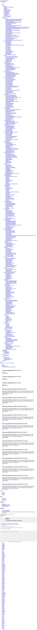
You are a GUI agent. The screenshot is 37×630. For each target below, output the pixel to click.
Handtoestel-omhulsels (9, 303)
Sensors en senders (6, 284)
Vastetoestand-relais (8, 317)
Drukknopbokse (8, 311)
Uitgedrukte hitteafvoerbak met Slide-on (11, 340)
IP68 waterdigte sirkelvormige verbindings (12, 73)
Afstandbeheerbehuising (9, 312)
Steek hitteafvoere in (9, 338)
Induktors (5, 257)
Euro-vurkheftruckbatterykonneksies (11, 144)
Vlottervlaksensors (8, 293)
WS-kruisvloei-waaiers (9, 327)
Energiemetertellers (8, 202)
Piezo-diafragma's (8, 161)
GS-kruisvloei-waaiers (9, 326)
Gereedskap (5, 342)
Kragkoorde (7, 190)
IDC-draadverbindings (9, 115)
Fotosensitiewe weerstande (9, 255)
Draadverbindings (8, 65)
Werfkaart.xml (4, 500)
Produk (3, 17)
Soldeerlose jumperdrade (9, 347)
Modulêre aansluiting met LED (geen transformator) (13, 109)
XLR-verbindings (8, 89)
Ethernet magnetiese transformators (11, 113)
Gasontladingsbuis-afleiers (9, 238)
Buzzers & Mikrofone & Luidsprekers (9, 152)
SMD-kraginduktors (9, 259)
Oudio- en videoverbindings (6, 505)
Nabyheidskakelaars (9, 295)
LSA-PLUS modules (9, 118)
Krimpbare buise (8, 344)
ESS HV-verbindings (9, 134)
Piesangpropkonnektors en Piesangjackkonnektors (13, 90)
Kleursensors (7, 297)
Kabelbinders (8, 177)
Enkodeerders (6, 279)
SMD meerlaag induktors (9, 264)
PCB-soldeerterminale (9, 106)
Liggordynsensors (8, 298)
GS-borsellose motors (9, 331)
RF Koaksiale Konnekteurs (6, 504)
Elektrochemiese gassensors (10, 285)
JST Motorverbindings (9, 129)
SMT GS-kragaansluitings (9, 80)
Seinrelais (7, 315)
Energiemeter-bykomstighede (8, 201)
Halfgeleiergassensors (9, 287)
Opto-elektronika (6, 208)
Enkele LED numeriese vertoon (10, 212)
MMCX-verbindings (9, 44)
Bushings (7, 182)
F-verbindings (8, 46)
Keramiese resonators (9, 276)
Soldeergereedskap (8, 348)
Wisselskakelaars (8, 168)
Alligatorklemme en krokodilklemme (11, 349)
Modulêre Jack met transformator (10, 110)
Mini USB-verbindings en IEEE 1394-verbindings (13, 32)
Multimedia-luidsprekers (9, 159)
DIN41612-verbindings (9, 39)
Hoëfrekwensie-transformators (10, 266)
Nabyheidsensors (8, 294)
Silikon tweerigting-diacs (9, 227)
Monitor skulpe (8, 309)
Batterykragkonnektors (9, 142)
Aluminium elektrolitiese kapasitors (11, 269)
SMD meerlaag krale (9, 263)
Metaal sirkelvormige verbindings (10, 76)
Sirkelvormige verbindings (8, 71)
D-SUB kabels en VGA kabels (10, 194)
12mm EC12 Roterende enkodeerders (11, 282)
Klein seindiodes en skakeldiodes (10, 226)
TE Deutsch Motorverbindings (10, 126)
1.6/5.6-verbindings (8, 50)
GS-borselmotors (8, 330)
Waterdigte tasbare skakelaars (10, 166)
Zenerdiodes (7, 225)
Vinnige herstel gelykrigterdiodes (10, 222)
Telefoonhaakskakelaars (9, 172)
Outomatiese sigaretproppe (9, 343)
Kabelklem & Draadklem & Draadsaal (11, 176)
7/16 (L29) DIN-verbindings (10, 51)
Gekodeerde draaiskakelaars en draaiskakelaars (12, 173)
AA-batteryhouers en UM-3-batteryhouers (12, 148)
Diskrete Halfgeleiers (7, 219)
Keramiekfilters (8, 277)
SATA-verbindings (8, 34)
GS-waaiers (7, 323)
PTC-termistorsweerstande (9, 249)
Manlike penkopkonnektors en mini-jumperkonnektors (13, 20)
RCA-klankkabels (8, 197)
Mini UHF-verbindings (9, 52)
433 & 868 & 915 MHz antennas (10, 58)
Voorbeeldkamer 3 (6, 353)
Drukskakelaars (8, 169)
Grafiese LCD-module (9, 211)
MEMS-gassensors (8, 289)
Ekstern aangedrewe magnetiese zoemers (11, 157)
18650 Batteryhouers (9, 147)
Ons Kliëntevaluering (7, 11)
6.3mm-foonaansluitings (9, 85)
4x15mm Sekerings (8, 233)
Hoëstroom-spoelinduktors (9, 260)
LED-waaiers (8, 325)
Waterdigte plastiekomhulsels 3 (10, 313)
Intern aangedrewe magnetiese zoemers (11, 156)
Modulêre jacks (8, 108)
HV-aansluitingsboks (9, 135)
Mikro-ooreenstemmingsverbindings (11, 23)
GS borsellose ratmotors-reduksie (10, 332)
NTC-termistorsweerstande (9, 256)
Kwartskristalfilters (8, 275)
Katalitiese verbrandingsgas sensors (11, 288)
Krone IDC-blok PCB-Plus (10, 119)
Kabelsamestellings (6, 185)
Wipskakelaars (8, 164)
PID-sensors (7, 286)
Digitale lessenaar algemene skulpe (11, 305)
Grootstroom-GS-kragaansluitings (10, 79)
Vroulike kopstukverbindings (10, 21)
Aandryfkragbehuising (9, 310)
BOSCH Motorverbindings (10, 127)
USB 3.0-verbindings (9, 31)
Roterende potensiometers (9, 246)
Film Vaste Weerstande (9, 252)
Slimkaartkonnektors (9, 29)
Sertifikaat (5, 7)
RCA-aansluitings (8, 87)
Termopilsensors (8, 291)
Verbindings (5, 18)
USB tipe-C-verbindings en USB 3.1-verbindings (13, 30)
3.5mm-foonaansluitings (9, 84)
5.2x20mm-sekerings (9, 234)
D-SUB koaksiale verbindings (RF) (11, 54)
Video (3, 356)
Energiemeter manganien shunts (10, 203)
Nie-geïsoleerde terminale (9, 105)
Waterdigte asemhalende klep (10, 66)
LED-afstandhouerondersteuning (10, 218)
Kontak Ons (4, 360)
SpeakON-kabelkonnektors (10, 91)
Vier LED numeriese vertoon (10, 215)
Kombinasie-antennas (9, 59)
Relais (5, 314)
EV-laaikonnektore (8, 140)
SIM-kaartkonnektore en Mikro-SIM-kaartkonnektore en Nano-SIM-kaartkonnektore (18, 27)
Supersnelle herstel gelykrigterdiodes (11, 223)
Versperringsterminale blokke (10, 99)
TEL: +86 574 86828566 (5, 510)
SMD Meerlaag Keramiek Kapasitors (11, 271)
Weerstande (5, 247)
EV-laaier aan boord (9, 138)
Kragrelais (7, 316)
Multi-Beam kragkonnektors (10, 151)
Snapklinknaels (8, 181)
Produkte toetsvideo (7, 359)
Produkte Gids (4, 498)
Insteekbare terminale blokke (10, 98)
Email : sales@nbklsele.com (4, 0)
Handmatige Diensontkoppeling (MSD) (11, 136)
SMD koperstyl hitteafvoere (10, 341)
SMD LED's (7, 209)
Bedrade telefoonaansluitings (10, 117)
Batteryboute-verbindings (9, 145)
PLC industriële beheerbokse (10, 306)
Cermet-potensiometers (9, 242)
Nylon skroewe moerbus (9, 180)
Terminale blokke (6, 94)
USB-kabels (7, 189)
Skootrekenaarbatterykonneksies (10, 150)
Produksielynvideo (6, 357)
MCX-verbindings (8, 43)
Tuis (2, 4)
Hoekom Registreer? (7, 14)
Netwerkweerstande (8, 250)
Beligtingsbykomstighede (7, 62)
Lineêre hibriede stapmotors (10, 335)
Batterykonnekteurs (7, 141)
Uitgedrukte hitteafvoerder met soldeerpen (12, 339)
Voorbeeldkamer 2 (6, 352)
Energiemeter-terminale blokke (10, 204)
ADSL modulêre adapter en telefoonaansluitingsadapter (14, 116)
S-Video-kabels (8, 200)
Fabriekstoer (5, 8)
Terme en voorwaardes (7, 16)
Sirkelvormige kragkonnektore (10, 72)
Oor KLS (5, 6)
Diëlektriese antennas (9, 60)
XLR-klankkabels (8, 196)
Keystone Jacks (8, 114)
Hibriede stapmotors (9, 334)
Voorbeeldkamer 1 (6, 351)
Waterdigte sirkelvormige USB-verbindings (12, 122)
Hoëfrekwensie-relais (9, 320)
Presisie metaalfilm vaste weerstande (11, 253)
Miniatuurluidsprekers (9, 158)
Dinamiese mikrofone (9, 162)
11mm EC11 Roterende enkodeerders (11, 281)
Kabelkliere (7, 178)
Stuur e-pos (2, 515)
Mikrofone (7, 160)
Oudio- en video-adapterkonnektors (11, 93)
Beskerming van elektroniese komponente (12, 183)
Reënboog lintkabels (9, 187)
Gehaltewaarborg (6, 12)
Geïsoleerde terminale (9, 104)
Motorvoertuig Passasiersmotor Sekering (11, 240)
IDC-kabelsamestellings (9, 188)
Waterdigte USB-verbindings (10, 120)
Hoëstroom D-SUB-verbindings (10, 38)
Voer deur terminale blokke (9, 100)
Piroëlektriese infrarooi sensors (10, 292)
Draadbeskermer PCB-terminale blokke (11, 96)
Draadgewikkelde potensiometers (10, 244)
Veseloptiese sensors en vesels (10, 296)
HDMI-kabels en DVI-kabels (10, 199)
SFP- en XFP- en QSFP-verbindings (11, 112)
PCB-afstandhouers (8, 175)
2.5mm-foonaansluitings (9, 83)
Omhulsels (5, 299)
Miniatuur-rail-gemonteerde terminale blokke (12, 101)
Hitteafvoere (5, 337)
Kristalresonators (8, 274)
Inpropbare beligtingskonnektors (10, 68)
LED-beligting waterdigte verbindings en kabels (12, 67)
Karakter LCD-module (9, 210)
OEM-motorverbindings (9, 131)
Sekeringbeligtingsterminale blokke (11, 69)
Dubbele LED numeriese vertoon (10, 213)
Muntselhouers (8, 146)
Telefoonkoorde (8, 192)
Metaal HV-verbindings (9, 133)
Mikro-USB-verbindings (9, 33)
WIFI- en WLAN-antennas (9, 57)
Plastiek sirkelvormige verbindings (11, 75)
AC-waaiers (7, 324)
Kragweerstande (8, 248)
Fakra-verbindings (8, 45)
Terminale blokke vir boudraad (10, 64)
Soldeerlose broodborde (9, 346)
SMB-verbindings (8, 42)
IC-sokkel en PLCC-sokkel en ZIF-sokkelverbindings (13, 25)
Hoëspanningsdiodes (9, 228)
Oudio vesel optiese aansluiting (10, 78)
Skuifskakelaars (8, 171)
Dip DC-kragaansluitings (9, 81)
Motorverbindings (6, 124)
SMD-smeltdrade (8, 229)
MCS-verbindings (8, 102)
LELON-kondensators (9, 268)
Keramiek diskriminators (9, 278)
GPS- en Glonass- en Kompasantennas (11, 56)
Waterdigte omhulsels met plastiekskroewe (12, 300)
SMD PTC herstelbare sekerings (10, 230)
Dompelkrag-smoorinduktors (10, 258)
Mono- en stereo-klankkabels (10, 198)
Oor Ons (3, 5)
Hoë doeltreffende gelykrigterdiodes (11, 221)
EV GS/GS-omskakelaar (9, 137)
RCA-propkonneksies (9, 88)
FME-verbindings (8, 53)
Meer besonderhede (5, 379)
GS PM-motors (8, 333)
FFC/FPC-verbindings (9, 24)
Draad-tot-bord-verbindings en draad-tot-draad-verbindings (14, 19)
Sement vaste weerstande (9, 254)
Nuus (3, 354)
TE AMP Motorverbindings (10, 125)
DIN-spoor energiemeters (9, 206)
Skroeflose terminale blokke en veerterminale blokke (13, 97)
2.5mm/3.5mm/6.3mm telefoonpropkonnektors (12, 86)
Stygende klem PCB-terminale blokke (11, 95)
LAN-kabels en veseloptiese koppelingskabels (12, 191)
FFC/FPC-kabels (8, 186)
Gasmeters (7, 207)
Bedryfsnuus (6, 355)
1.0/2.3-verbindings (8, 49)
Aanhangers (5, 322)
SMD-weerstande (8, 251)
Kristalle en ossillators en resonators (9, 272)
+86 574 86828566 (3, 1)
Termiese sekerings (8, 239)
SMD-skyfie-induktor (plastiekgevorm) (11, 265)
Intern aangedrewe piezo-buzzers (10, 154)
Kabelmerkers (8, 184)
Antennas (5, 55)
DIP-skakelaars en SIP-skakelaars (10, 167)
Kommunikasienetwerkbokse (10, 307)
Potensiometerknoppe (9, 245)
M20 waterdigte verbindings (10, 77)
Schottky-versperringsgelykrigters (10, 224)
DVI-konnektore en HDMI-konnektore (11, 35)
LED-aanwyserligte (8, 217)
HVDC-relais (8, 318)
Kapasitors (5, 267)
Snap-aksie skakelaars (9, 165)
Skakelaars (5, 163)
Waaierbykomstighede (9, 328)
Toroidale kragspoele (9, 261)
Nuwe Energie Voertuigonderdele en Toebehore (11, 132)
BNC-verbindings (8, 47)
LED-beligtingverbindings (9, 63)
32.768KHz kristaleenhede (9, 273)
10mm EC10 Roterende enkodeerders (11, 280)
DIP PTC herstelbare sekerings (10, 231)
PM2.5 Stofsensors (8, 290)
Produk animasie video (7, 358)
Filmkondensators (8, 270)
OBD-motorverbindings (9, 130)
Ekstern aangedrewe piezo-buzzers (11, 155)
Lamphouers (7, 70)
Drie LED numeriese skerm (10, 214)
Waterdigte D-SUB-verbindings (10, 123)
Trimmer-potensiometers (9, 243)
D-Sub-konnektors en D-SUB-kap (11, 26)
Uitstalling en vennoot (7, 9)
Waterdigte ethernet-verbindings (10, 121)
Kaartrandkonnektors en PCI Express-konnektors (13, 28)
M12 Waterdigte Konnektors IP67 (10, 74)
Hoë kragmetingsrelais (9, 319)
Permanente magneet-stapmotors (10, 336)
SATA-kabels (8, 193)
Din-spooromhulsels (9, 302)
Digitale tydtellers (8, 321)
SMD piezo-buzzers (8, 153)
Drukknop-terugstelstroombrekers (10, 232)
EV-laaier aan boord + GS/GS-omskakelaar (12, 139)
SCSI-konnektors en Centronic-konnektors (12, 37)
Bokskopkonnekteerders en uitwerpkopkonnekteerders (13, 22)
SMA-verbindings (8, 41)
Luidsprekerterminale (9, 92)
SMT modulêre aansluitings (10, 111)
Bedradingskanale (8, 179)
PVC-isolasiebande (8, 345)
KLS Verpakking (6, 13)
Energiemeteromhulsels (9, 205)
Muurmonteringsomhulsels (9, 301)
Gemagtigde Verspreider (7, 10)
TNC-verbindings (8, 48)
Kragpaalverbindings (9, 143)
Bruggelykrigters (8, 220)
